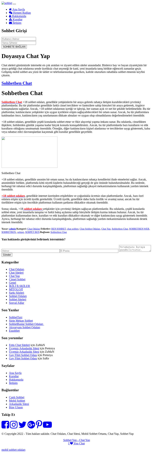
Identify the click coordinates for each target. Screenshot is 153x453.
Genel (12, 282)
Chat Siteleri (16, 272)
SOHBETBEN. (8, 232)
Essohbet (14, 330)
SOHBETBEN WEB (139, 228)
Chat (82, 443)
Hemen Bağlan (21, 12)
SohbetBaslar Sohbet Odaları (26, 324)
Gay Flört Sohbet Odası (23, 355)
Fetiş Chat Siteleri (19, 345)
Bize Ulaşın (16, 407)
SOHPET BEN (32, 232)
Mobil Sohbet (17, 400)
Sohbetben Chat (16, 83)
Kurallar (17, 19)
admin (12, 228)
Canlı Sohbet (16, 397)
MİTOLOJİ (16, 289)
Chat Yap (106, 228)
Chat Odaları (33, 228)
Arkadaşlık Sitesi (19, 404)
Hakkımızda (18, 16)
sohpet (20, 232)
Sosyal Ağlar (16, 302)
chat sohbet (73, 228)
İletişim (16, 22)
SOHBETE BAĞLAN (14, 46)
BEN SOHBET (58, 228)
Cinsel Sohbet (17, 279)
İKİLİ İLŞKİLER (19, 286)
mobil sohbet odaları (13, 449)
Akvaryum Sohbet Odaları (24, 327)
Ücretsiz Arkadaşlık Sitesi (24, 348)
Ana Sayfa (18, 9)
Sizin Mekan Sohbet (21, 320)
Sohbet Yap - (71, 440)
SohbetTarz (15, 317)
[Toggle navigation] (14, 4)
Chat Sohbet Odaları (90, 228)
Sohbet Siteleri (17, 299)
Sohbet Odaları (18, 296)
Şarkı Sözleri (16, 292)
